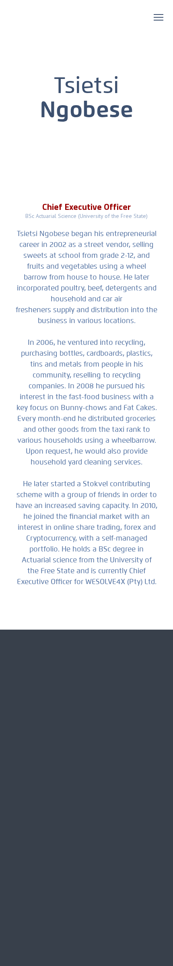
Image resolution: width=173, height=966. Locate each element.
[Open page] (64, 22)
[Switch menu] (158, 17)
